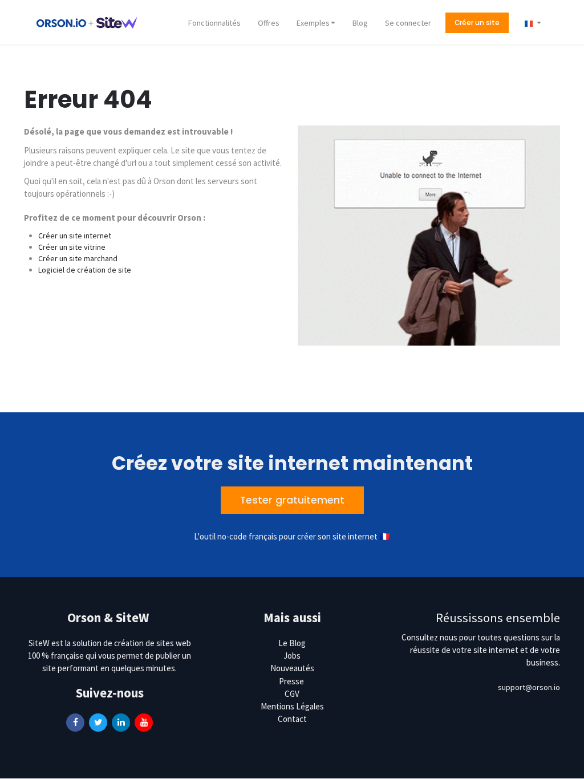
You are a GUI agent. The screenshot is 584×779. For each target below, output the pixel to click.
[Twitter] (98, 721)
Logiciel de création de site (84, 270)
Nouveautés (292, 668)
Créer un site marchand (77, 258)
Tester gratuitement (292, 500)
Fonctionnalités (214, 23)
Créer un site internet (74, 235)
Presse (291, 681)
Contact (292, 718)
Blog (360, 23)
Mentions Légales (292, 706)
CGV (292, 693)
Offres (268, 23)
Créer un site (477, 22)
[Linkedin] (121, 721)
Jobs (292, 655)
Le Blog (292, 643)
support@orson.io (529, 687)
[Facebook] (75, 721)
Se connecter (408, 23)
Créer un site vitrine (72, 247)
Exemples (313, 23)
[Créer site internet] (86, 22)
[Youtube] (144, 721)
